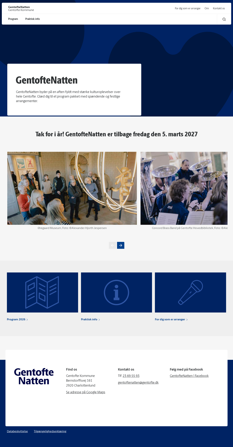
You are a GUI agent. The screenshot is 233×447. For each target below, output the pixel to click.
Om (207, 8)
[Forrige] (112, 245)
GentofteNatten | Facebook (189, 376)
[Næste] (120, 245)
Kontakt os (219, 8)
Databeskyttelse (17, 431)
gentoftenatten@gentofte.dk (138, 383)
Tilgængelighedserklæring (50, 431)
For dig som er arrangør (188, 8)
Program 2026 (16, 319)
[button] (224, 19)
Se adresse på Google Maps (85, 392)
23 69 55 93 (131, 376)
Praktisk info (89, 319)
